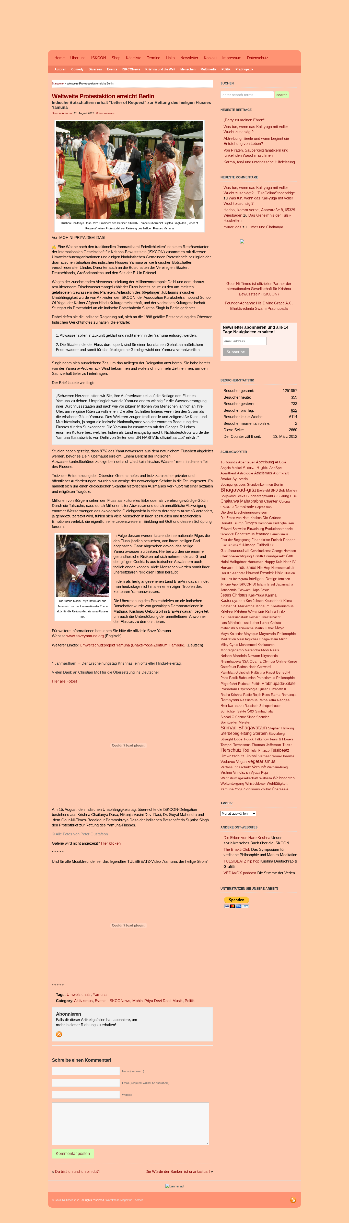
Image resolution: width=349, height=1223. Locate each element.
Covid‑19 (227, 507)
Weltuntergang (232, 783)
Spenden (262, 717)
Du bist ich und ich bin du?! (77, 1171)
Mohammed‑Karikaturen (256, 645)
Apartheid (228, 473)
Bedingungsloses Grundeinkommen (246, 484)
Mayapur (251, 634)
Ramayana (229, 700)
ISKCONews (131, 69)
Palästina (258, 672)
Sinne (251, 717)
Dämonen (265, 523)
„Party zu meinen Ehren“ (244, 120)
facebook (227, 534)
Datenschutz (257, 58)
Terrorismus (242, 745)
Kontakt (210, 58)
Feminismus (279, 534)
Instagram (240, 579)
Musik (177, 1001)
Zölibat (266, 789)
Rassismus (249, 700)
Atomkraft (281, 473)
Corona (284, 501)
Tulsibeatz (280, 750)
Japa (256, 590)
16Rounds (228, 462)
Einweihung (255, 529)
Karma (270, 595)
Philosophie (285, 678)
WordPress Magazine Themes (124, 1199)
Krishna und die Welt (160, 69)
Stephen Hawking (281, 728)
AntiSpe (275, 468)
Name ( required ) (133, 1071)
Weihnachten (284, 778)
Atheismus (263, 473)
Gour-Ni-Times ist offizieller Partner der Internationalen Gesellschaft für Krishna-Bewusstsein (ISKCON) (259, 289)
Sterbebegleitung (236, 733)
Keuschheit (273, 601)
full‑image (247, 545)
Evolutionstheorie (279, 529)
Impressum (231, 58)
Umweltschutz (79, 995)
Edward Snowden (233, 529)
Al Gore (280, 462)
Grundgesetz (274, 556)
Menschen (187, 69)
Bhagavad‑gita (238, 490)
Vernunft (259, 767)
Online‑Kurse (286, 661)
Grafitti (258, 556)
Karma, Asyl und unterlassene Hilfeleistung (259, 162)
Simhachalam (265, 711)
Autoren (60, 69)
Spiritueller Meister (235, 722)
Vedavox (227, 761)
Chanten (271, 501)
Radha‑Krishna (231, 695)
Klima (287, 601)
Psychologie (248, 689)
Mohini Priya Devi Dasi (151, 1001)
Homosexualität (282, 568)
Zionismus (251, 789)
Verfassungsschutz (235, 767)
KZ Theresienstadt (234, 617)
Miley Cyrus (229, 645)
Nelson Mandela (233, 656)
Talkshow (262, 739)
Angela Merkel (231, 468)
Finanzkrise (260, 540)
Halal (224, 562)
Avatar (225, 478)
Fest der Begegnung (235, 540)
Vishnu (226, 772)
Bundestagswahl (259, 496)
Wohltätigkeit (277, 783)
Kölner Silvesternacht (265, 617)
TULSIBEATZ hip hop (241, 861)
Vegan (241, 761)
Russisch (251, 706)
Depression (263, 507)
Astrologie (245, 473)
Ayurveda (240, 479)
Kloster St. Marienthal (237, 606)
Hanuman (255, 562)
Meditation (228, 639)
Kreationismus (282, 606)
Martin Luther (264, 628)
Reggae (283, 700)
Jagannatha (284, 584)
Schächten (228, 711)
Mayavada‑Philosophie (277, 634)
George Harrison (284, 551)
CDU (293, 496)
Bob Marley (288, 490)
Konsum (263, 606)
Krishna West (245, 612)
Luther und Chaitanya (265, 227)
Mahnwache (244, 628)
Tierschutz (230, 750)
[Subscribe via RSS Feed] (59, 1034)
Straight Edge (231, 739)
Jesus (265, 590)
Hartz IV (289, 562)
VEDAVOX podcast (240, 873)
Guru (290, 556)
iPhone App (229, 584)
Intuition (284, 579)
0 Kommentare (105, 113)
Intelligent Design (263, 579)
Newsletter (189, 58)
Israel (271, 584)
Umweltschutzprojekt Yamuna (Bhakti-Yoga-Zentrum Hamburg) (132, 645)
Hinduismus (245, 567)
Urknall (251, 756)
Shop (116, 58)
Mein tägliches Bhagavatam (257, 639)
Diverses (95, 69)
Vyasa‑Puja (259, 772)
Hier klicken (111, 843)
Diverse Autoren (62, 113)
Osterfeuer (228, 667)
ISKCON (98, 58)
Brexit (241, 496)
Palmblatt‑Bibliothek (235, 672)
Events (112, 69)
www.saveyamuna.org (85, 636)
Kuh (261, 612)
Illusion (289, 573)
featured (262, 534)
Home (59, 58)
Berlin (278, 484)
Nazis (274, 650)
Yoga (238, 789)
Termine (153, 58)
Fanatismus (245, 534)
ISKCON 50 (247, 584)
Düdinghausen (283, 523)
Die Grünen (272, 518)
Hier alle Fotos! (64, 681)
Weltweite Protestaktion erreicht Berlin (103, 96)
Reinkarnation (231, 705)
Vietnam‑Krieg (277, 767)
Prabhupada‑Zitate (279, 683)
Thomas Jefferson (266, 745)
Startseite (58, 83)
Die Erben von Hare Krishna (241, 518)
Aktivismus (83, 1001)
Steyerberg (277, 734)
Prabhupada (244, 69)
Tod (245, 750)
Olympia (269, 661)
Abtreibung (265, 462)
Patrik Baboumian (242, 678)
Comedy (77, 69)
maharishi (227, 628)
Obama (256, 661)
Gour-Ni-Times (64, 1199)
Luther (254, 623)
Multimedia (208, 69)
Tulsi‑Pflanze (260, 750)
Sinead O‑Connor (233, 717)
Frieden (289, 540)
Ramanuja (289, 695)
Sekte (241, 711)
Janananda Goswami (235, 590)
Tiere (287, 744)
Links (170, 58)
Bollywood (228, 496)
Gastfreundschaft (234, 550)
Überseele (280, 789)
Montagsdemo (232, 650)
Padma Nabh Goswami (254, 667)
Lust (245, 623)
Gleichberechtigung (236, 556)
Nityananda (269, 656)
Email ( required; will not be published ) (145, 1082)
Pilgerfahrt (228, 684)
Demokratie (244, 507)
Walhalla (265, 778)
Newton (254, 656)
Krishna (226, 612)
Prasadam (228, 689)
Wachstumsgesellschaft (239, 778)
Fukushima (229, 545)
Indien (226, 578)
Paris (224, 678)
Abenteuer (246, 462)
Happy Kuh (273, 562)
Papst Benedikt (278, 672)
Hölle (279, 573)
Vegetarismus (261, 761)
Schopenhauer (270, 706)
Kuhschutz (275, 611)
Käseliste (133, 58)
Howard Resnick (260, 573)
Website (127, 1094)
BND (274, 490)
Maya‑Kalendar (231, 634)
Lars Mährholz (230, 623)
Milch (283, 639)
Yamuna (100, 995)
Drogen (251, 523)
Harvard (227, 568)
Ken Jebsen (254, 601)
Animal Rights (255, 467)
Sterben (260, 733)
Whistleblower (255, 783)
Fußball (263, 545)
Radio (247, 695)
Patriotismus (266, 678)
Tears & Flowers (282, 739)
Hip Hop (263, 568)
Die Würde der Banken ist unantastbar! (177, 1171)
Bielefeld (263, 490)
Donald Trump (231, 523)
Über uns (78, 58)
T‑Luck (248, 739)
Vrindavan (241, 772)
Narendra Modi (257, 650)
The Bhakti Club (237, 849)
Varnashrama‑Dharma (276, 756)
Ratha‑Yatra (267, 700)
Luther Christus (271, 623)
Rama (276, 695)
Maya (279, 628)
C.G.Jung (281, 496)
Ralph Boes (261, 695)
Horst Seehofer (232, 573)
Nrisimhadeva (230, 661)
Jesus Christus (233, 595)
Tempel (226, 745)
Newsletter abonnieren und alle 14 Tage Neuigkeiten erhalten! (255, 329)
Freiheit (276, 540)
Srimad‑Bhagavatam (243, 727)
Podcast (244, 684)
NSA (245, 661)
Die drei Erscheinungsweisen (243, 512)
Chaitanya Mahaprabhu (241, 501)
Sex (250, 711)
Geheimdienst (260, 551)
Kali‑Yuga (256, 595)
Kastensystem (232, 601)
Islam (261, 584)
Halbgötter (238, 562)
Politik (226, 69)
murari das (232, 227)
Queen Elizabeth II (272, 689)
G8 (272, 545)
